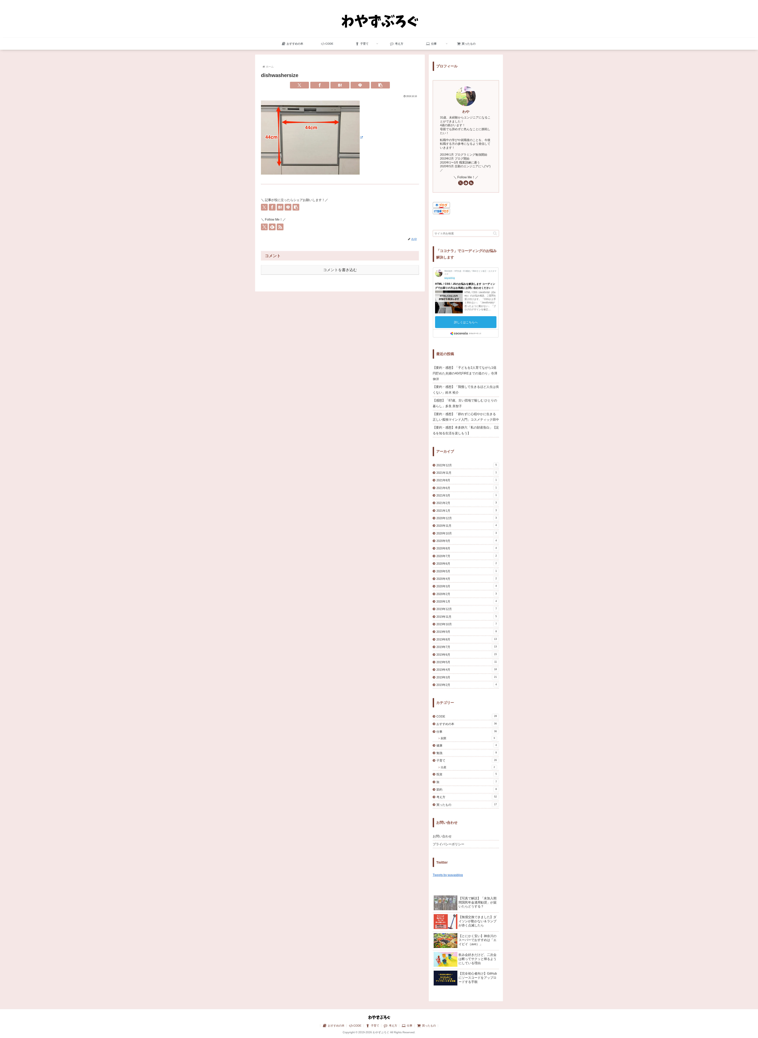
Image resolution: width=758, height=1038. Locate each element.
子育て (374, 1025)
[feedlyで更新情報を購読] (272, 227)
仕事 (409, 1025)
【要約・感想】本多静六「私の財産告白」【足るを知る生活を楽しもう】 (466, 430)
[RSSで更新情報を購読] (280, 227)
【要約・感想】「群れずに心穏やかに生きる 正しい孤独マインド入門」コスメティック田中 (466, 416)
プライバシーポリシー (448, 844)
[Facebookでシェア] (319, 85)
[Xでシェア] (299, 85)
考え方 (392, 1025)
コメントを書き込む (340, 270)
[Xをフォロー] (264, 227)
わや (465, 112)
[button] (380, 85)
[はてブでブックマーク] (339, 85)
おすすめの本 (335, 1025)
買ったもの (428, 1025)
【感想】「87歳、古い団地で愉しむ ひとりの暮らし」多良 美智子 (465, 403)
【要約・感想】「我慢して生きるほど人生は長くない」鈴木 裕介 (466, 389)
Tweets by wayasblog (448, 875)
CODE (357, 1025)
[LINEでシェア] (360, 85)
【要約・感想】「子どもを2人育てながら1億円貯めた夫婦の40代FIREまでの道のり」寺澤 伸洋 (465, 373)
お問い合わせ (442, 836)
